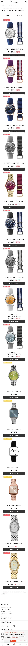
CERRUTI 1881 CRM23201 (14, 543)
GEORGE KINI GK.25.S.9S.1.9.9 (14, 163)
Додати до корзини (14, 54)
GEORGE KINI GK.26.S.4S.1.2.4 (14, 239)
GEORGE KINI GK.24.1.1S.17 (14, 49)
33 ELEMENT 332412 (14, 391)
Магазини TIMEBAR (6, 607)
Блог (2, 614)
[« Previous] (2, 592)
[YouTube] (8, 626)
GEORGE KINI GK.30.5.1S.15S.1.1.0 (14, 315)
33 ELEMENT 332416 (14, 467)
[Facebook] (2, 626)
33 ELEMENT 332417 (14, 505)
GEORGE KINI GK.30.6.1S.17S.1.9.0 (14, 353)
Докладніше (15, 637)
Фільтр (7, 15)
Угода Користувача (6, 618)
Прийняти (13, 640)
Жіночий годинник (12, 5)
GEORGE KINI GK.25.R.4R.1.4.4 (14, 125)
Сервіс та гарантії (5, 609)
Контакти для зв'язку (6, 616)
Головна (4, 5)
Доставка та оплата (6, 611)
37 (3, 593)
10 (23, 591)
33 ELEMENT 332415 (14, 429)
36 (1, 593)
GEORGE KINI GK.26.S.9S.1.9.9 (14, 277)
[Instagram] (14, 626)
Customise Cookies (21, 640)
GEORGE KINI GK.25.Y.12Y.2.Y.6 (14, 201)
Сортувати (19, 15)
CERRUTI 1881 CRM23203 (14, 581)
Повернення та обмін (6, 613)
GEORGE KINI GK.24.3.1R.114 (14, 87)
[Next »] (6, 594)
